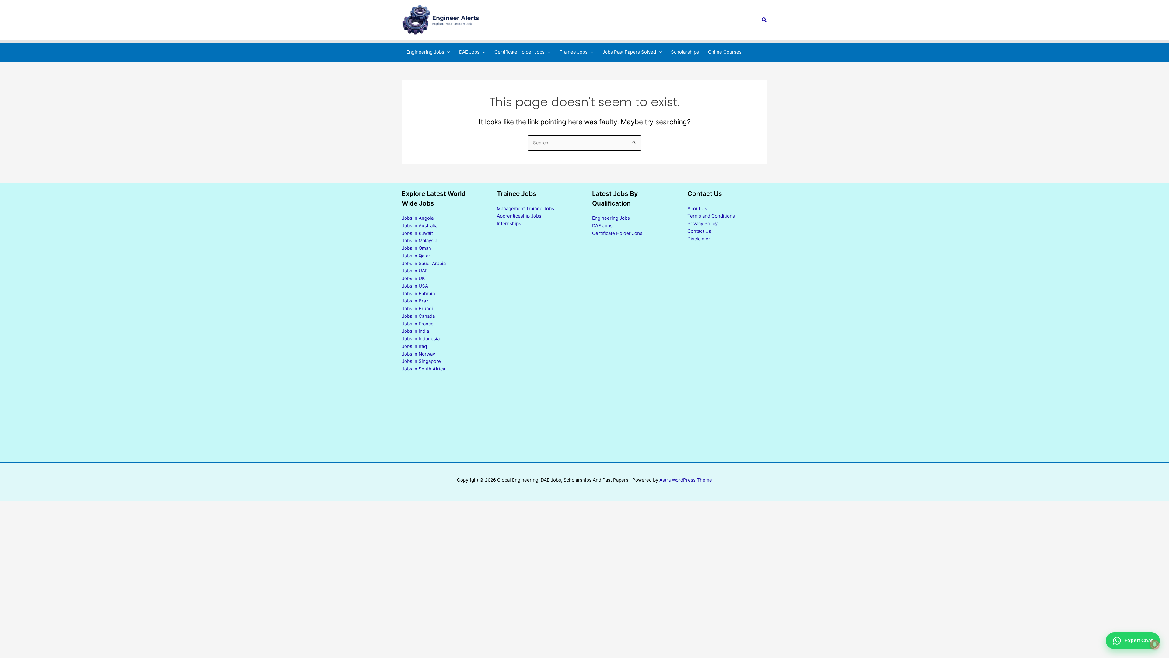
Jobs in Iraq (414, 346)
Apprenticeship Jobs (519, 216)
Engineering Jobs (611, 218)
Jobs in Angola (418, 218)
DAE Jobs (602, 225)
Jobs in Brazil (416, 301)
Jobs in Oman (416, 248)
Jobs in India (415, 331)
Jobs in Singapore (421, 361)
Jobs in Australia (419, 225)
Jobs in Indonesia (421, 338)
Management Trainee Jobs (525, 208)
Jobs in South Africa (423, 369)
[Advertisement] (632, 349)
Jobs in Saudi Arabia (424, 263)
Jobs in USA (415, 286)
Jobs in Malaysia (419, 240)
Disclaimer (698, 239)
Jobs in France (418, 324)
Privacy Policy (702, 223)
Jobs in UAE (415, 271)
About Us (697, 208)
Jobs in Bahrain (418, 293)
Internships (509, 223)
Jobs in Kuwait (417, 233)
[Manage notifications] (1155, 644)
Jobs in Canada (418, 316)
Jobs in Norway (418, 354)
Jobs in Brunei (417, 308)
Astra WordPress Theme (685, 480)
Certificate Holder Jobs (617, 233)
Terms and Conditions (711, 216)
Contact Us (699, 231)
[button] (764, 20)
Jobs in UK (413, 278)
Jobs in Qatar (416, 256)
